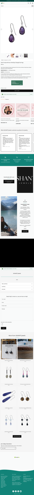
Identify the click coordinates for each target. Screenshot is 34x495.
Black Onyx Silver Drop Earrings (9, 360)
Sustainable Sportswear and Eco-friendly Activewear (28, 479)
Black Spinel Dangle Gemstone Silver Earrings (25, 431)
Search (2, 487)
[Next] (33, 29)
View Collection (17, 436)
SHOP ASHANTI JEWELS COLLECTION (9, 181)
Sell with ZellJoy (3, 477)
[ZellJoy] (3, 3)
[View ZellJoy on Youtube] (21, 491)
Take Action (3, 482)
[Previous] (1, 29)
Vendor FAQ (3, 478)
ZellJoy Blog (3, 481)
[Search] (32, 6)
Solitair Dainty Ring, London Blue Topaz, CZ (25, 360)
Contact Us (3, 480)
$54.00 (25, 361)
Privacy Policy (3, 483)
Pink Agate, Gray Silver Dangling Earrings (25, 384)
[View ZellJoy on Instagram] (18, 491)
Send (4, 328)
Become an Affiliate (4, 476)
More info (31, 94)
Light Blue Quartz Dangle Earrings (9, 431)
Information (2, 474)
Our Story (2, 479)
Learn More (18, 123)
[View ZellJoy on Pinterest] (16, 491)
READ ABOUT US (4, 122)
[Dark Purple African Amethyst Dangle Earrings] (8, 56)
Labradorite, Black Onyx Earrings (9, 384)
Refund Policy (3, 486)
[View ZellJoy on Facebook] (13, 491)
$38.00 (8, 361)
